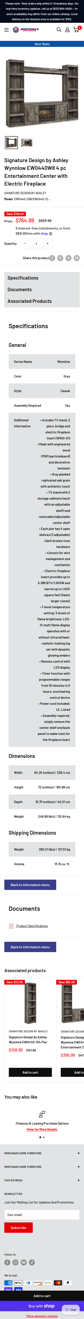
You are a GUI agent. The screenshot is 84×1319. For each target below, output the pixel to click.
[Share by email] (77, 258)
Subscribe (18, 1227)
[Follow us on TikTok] (32, 1262)
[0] (76, 29)
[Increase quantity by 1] (47, 243)
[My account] (67, 29)
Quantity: (10, 243)
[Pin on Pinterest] (60, 258)
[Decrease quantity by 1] (24, 243)
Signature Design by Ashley (25, 193)
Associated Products (30, 301)
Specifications (23, 277)
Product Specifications (32, 926)
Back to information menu (30, 885)
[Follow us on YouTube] (24, 1262)
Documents (20, 289)
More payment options (42, 1316)
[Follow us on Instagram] (15, 1262)
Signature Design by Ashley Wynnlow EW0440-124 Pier (28, 1039)
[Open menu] (6, 30)
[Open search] (59, 29)
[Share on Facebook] (52, 258)
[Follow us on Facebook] (7, 1262)
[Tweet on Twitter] (68, 258)
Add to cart (42, 1296)
